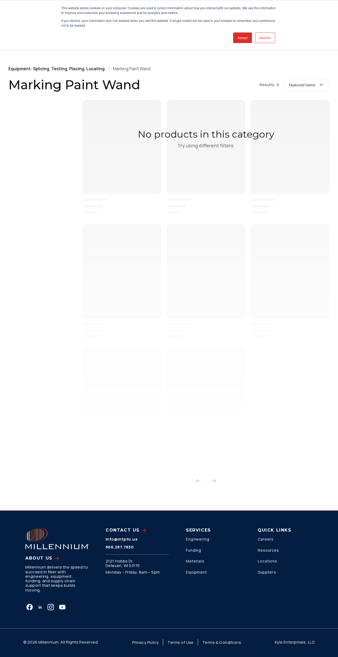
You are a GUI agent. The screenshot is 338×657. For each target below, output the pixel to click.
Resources (268, 550)
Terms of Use (180, 642)
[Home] (57, 538)
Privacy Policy (145, 642)
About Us (39, 558)
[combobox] (306, 84)
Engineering (197, 539)
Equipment (196, 572)
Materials (195, 561)
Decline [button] (265, 37)
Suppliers (267, 572)
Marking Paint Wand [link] (132, 69)
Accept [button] (242, 37)
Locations (267, 561)
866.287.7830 (120, 547)
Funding (193, 550)
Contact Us (123, 530)
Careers (266, 539)
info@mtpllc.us (122, 539)
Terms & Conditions (221, 642)
